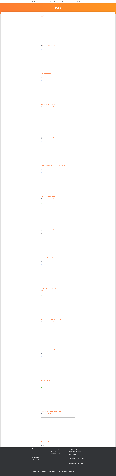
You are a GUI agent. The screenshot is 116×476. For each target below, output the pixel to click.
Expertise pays (53, 451)
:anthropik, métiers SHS (55, 453)
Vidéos (63, 1)
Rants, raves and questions (49, 350)
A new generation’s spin (48, 288)
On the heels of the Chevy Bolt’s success (53, 165)
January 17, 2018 (51, 75)
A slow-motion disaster (48, 104)
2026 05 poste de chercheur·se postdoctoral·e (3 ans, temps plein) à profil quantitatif (76, 453)
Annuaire (66, 1)
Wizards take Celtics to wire (49, 227)
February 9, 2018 (51, 106)
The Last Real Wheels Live (49, 135)
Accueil (51, 1)
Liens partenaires (71, 471)
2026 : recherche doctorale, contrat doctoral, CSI (76, 459)
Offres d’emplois (72, 1)
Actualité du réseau (57, 1)
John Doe (44, 45)
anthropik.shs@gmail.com (36, 459)
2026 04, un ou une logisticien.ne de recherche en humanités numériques (76, 464)
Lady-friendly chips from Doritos (51, 319)
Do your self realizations (48, 43)
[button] (60, 1)
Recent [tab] (42, 16)
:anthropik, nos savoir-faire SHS (57, 455)
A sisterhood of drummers (49, 442)
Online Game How (46, 73)
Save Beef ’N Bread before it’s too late (52, 258)
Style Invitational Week (48, 380)
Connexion (79, 1)
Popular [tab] (42, 15)
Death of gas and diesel (48, 196)
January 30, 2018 (51, 45)
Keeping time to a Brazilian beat (51, 411)
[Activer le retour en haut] (114, 474)
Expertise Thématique (55, 449)
